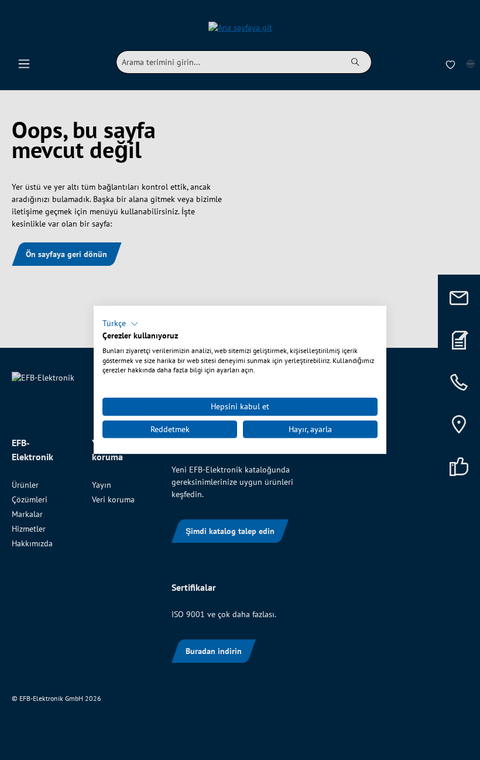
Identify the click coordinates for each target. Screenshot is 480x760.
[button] (120, 324)
